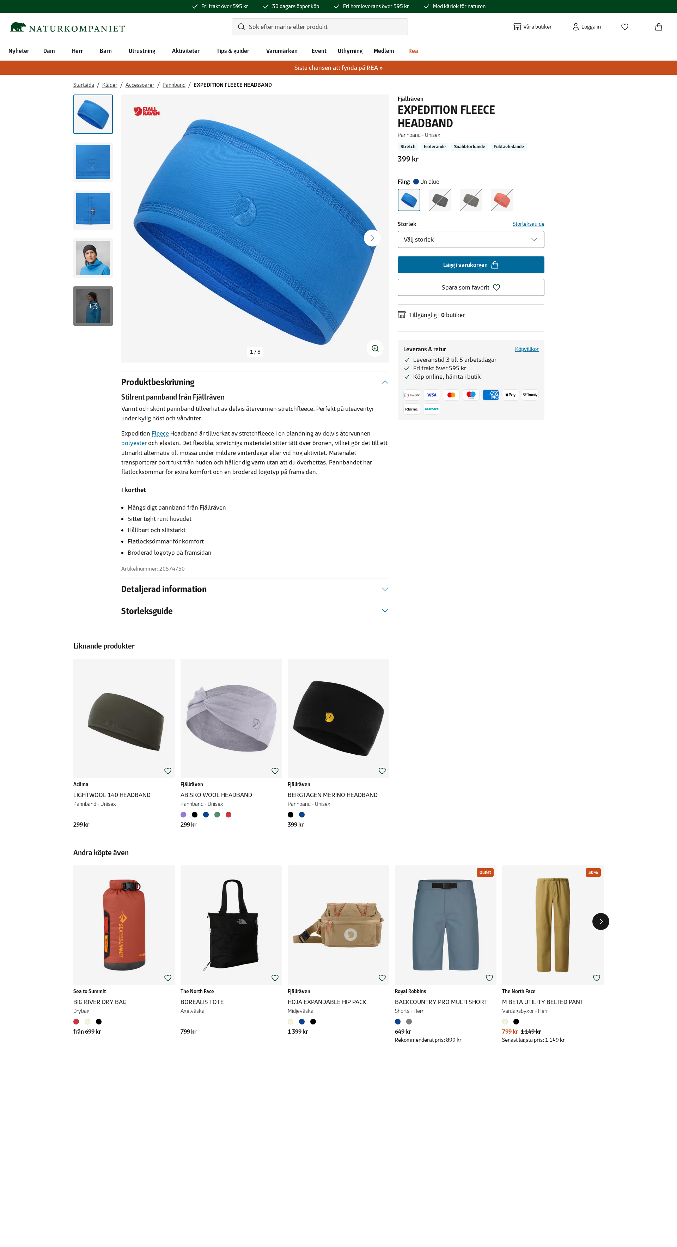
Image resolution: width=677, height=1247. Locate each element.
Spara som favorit (465, 287)
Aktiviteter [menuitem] (186, 51)
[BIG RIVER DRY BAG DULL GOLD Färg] (87, 1021)
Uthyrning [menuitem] (350, 51)
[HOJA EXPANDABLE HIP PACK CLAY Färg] (292, 1021)
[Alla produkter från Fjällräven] (147, 111)
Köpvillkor (527, 349)
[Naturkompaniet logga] (67, 27)
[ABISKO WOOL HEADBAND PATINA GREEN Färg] (217, 814)
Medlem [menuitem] (384, 51)
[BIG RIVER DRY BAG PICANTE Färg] (77, 1021)
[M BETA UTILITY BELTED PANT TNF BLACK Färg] (516, 1021)
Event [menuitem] (319, 51)
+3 (93, 306)
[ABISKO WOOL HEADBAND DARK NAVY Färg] (206, 814)
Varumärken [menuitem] (282, 51)
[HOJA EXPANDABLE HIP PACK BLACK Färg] (313, 1021)
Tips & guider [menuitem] (232, 51)
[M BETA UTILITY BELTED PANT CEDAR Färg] (506, 1021)
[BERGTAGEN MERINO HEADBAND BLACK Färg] (292, 814)
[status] (255, 352)
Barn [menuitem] (106, 51)
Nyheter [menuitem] (18, 51)
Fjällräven (410, 99)
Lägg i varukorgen (465, 265)
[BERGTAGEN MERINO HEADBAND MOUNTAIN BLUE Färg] (301, 814)
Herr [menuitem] (77, 51)
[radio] (409, 200)
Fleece (160, 433)
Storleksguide (528, 223)
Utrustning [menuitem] (142, 51)
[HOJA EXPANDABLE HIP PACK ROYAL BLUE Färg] (301, 1021)
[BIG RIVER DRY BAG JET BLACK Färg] (98, 1021)
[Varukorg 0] (661, 24)
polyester (134, 443)
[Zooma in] (375, 348)
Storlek (407, 224)
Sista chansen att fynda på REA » (338, 68)
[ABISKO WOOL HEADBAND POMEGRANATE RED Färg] (228, 814)
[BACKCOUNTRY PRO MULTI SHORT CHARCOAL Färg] (409, 1021)
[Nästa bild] (372, 238)
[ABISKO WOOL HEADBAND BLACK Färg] (194, 814)
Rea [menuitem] (413, 51)
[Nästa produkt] (600, 921)
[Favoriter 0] (628, 24)
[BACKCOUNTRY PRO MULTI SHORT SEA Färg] (399, 1021)
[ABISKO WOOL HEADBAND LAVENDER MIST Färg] (185, 814)
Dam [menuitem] (49, 51)
